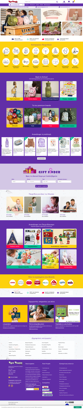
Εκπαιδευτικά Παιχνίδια (55, 56)
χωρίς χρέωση (62, 39)
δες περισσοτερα (41, 158)
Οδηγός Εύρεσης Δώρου (47, 374)
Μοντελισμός (26, 66)
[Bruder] (62, 284)
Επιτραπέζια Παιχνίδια (36, 67)
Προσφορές (47, 4)
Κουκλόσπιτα (46, 66)
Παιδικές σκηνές (14, 246)
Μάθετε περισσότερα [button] (38, 407)
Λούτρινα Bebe (68, 267)
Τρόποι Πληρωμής (63, 377)
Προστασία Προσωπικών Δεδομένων (66, 395)
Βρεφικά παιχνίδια (24, 267)
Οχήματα (6, 66)
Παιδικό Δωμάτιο (75, 56)
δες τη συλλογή (9, 216)
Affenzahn (15, 126)
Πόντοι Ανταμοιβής (63, 388)
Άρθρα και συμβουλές (46, 379)
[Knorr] (37, 284)
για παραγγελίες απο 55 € (49, 39)
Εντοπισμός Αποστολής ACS (64, 372)
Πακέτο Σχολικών (15, 99)
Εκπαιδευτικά (50, 267)
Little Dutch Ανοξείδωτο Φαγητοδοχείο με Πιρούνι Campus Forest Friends (18, 150)
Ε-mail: (9, 383)
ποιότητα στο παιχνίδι (19, 39)
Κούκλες (26, 55)
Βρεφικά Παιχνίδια (35, 56)
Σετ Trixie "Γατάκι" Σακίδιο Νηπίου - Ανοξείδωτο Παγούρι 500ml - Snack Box (30, 150)
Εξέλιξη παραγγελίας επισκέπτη (65, 370)
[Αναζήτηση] (57, 2)
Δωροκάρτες (44, 377)
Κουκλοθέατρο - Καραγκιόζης (59, 246)
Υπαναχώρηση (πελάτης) (64, 383)
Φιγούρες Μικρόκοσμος (75, 67)
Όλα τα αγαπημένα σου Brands (41, 277)
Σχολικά (26, 4)
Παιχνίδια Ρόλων (65, 56)
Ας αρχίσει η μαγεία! (41, 186)
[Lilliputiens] (46, 284)
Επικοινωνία (61, 374)
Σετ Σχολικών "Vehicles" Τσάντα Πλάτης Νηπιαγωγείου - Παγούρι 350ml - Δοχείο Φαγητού (64, 151)
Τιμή (43, 179)
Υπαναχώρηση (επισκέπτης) (64, 386)
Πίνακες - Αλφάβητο (68, 99)
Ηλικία (37, 4)
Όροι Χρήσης (61, 390)
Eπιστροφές (61, 381)
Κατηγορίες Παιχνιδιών (41, 45)
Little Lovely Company (68, 126)
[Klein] (70, 284)
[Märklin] (12, 284)
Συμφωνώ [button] (77, 407)
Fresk (32, 126)
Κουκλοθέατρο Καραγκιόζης (65, 67)
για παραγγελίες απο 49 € (49, 293)
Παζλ (55, 66)
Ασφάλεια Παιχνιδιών (63, 392)
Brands (41, 4)
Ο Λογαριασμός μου (63, 368)
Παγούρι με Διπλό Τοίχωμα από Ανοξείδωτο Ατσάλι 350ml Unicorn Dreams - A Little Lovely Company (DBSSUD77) (7, 151)
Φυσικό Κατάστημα (46, 372)
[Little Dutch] (21, 284)
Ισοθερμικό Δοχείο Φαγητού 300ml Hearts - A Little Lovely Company (53, 150)
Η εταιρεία (44, 370)
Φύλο (13, 179)
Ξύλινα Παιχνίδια (45, 56)
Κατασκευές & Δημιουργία (16, 67)
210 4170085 (14, 377)
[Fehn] (54, 284)
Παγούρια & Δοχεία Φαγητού (50, 99)
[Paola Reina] (29, 284)
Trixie (50, 126)
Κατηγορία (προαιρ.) (62, 179)
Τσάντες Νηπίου (32, 99)
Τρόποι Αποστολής (63, 379)
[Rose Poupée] (16, 1)
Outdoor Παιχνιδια (16, 56)
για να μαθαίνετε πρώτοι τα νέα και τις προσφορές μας (33, 386)
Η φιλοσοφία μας (45, 368)
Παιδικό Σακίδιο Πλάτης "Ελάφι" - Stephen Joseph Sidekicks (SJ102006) (76, 150)
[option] (21, 22)
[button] (4, 23)
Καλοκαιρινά (32, 4)
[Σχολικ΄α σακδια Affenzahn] (21, 22)
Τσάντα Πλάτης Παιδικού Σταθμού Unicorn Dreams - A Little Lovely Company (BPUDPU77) (41, 151)
